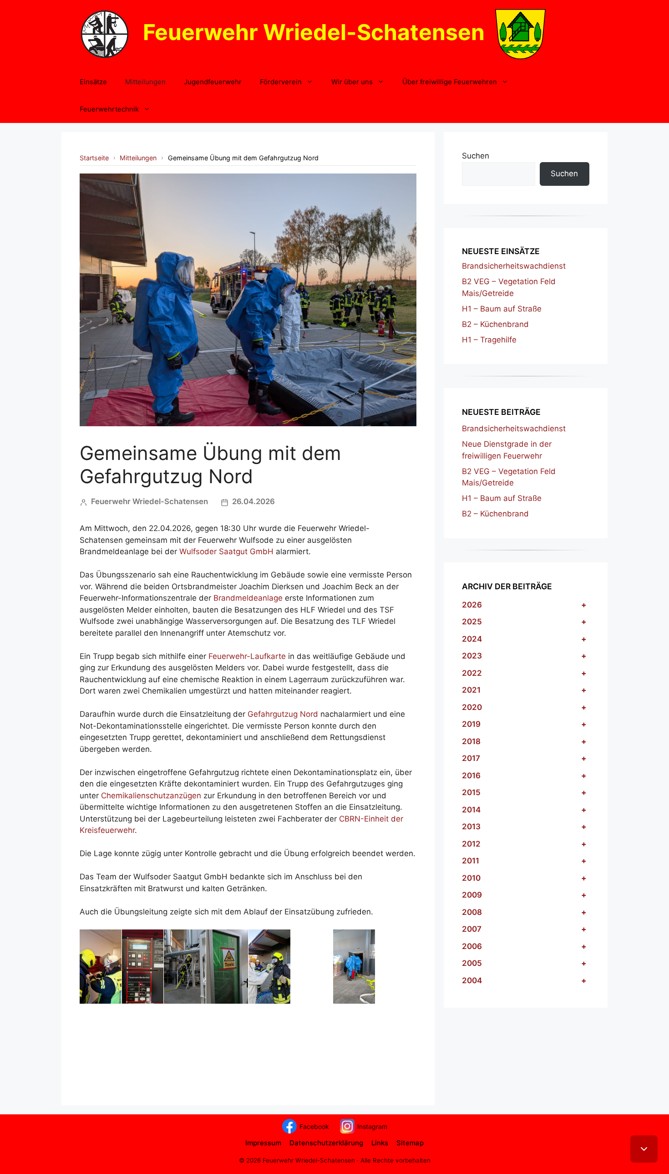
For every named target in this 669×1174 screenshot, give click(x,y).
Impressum (263, 1142)
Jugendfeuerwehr (213, 81)
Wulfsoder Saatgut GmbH (226, 551)
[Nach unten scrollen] (644, 1149)
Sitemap (410, 1142)
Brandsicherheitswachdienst (514, 266)
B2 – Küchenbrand (495, 324)
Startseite (94, 158)
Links (379, 1142)
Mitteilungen (145, 81)
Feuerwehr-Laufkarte (247, 656)
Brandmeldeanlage (248, 597)
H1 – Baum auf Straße (502, 308)
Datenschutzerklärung (326, 1142)
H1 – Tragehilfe (489, 339)
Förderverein (281, 81)
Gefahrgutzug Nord (283, 714)
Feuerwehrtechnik (109, 109)
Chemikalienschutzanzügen (151, 795)
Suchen (475, 155)
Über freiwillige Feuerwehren (449, 81)
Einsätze (93, 81)
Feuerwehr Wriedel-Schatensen (314, 32)
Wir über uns (352, 81)
